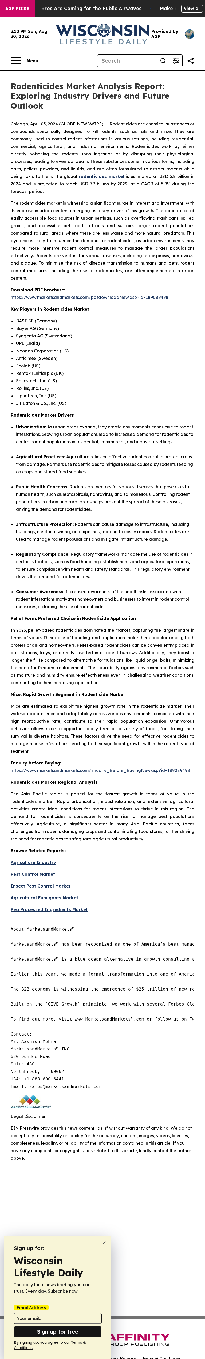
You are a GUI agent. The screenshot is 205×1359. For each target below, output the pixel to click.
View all (192, 8)
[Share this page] (190, 60)
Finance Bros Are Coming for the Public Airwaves (81, 8)
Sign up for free (57, 1331)
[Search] (163, 61)
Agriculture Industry (33, 862)
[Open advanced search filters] (175, 61)
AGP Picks (17, 8)
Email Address (31, 1307)
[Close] (104, 1242)
